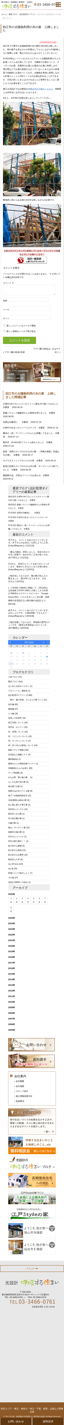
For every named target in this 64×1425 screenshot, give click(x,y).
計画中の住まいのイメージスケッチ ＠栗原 (24, 427)
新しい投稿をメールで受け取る (21, 331)
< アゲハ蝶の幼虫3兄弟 (14, 352)
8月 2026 (29, 642)
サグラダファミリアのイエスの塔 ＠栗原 (23, 460)
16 (47, 656)
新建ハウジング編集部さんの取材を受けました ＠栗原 (29, 413)
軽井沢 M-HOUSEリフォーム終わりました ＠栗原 (28, 442)
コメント (8, 283)
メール (6, 309)
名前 (5, 300)
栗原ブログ (20, 488)
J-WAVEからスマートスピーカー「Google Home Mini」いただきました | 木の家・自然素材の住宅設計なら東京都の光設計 (28, 597)
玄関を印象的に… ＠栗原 (16, 422)
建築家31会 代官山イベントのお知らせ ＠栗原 (26, 475)
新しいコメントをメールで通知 (21, 325)
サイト (6, 318)
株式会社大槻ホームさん (41, 89)
